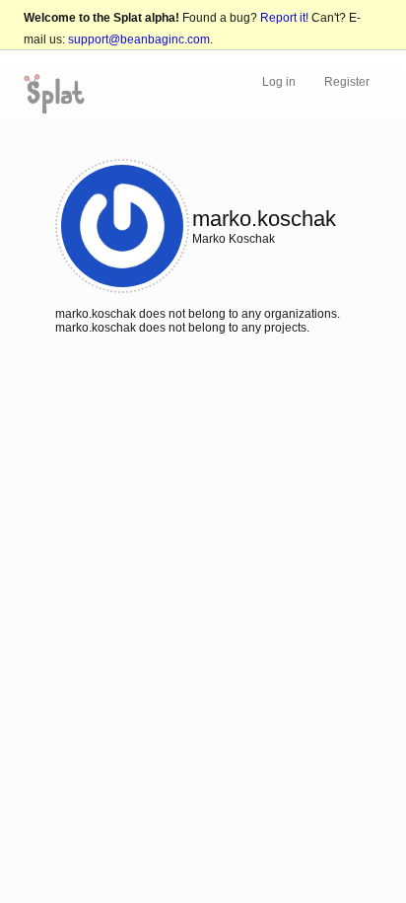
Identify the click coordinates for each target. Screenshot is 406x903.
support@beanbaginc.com (139, 39)
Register (347, 82)
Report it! (284, 18)
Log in (279, 82)
